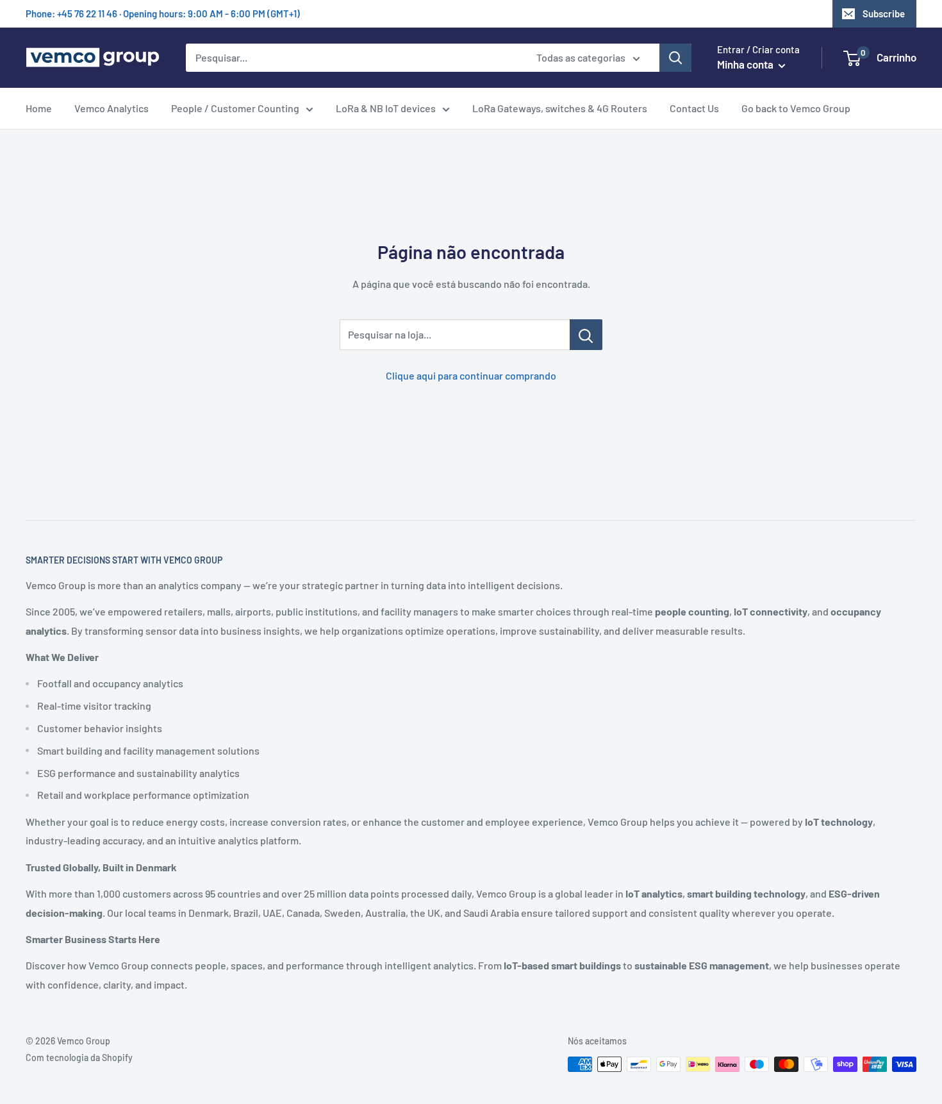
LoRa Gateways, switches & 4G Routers (559, 108)
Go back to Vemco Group (795, 108)
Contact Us (694, 108)
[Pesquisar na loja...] (586, 334)
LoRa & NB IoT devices (386, 108)
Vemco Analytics (111, 108)
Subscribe (884, 13)
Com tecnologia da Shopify (79, 1057)
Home (39, 108)
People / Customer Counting (235, 108)
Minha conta (746, 64)
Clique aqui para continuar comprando (471, 375)
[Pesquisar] (675, 58)
